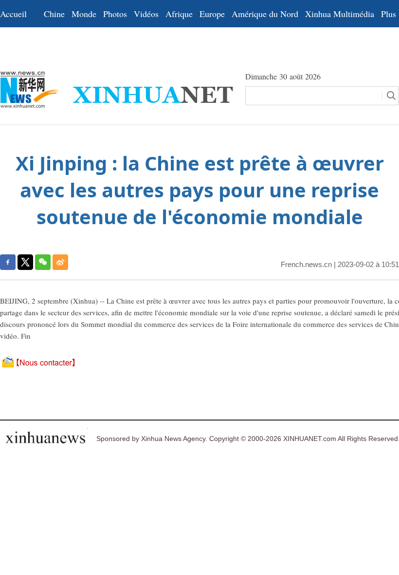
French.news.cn (306, 264)
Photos (115, 13)
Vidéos (146, 13)
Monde (84, 13)
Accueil (13, 13)
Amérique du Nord (265, 13)
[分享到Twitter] (25, 262)
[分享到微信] (43, 262)
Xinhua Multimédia (339, 13)
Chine (54, 13)
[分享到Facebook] (8, 262)
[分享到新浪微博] (60, 262)
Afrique (179, 13)
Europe (212, 13)
